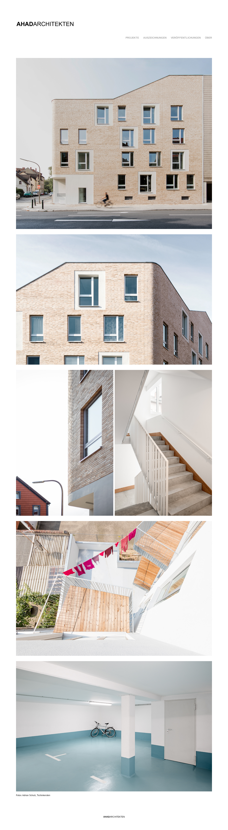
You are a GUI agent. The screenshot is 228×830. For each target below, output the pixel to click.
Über (208, 37)
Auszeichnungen (155, 37)
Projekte (132, 37)
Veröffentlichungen (186, 37)
